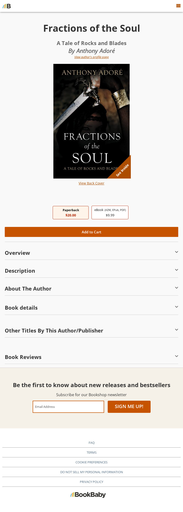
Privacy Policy (91, 482)
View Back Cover (91, 183)
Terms (92, 452)
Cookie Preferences (91, 462)
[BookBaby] (6, 6)
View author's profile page (91, 57)
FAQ (92, 442)
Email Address (45, 406)
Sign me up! (129, 406)
